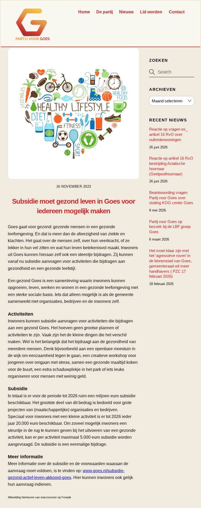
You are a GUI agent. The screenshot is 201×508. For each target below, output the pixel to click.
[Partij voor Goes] (32, 40)
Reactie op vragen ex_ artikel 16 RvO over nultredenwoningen (168, 134)
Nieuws (126, 12)
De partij (104, 12)
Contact (177, 12)
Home (84, 12)
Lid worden (151, 12)
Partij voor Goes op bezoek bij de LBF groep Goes (170, 226)
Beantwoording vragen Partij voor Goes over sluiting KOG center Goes (171, 197)
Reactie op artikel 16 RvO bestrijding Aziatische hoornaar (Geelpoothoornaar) (171, 166)
